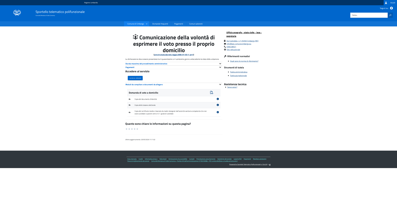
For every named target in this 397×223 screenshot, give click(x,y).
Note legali (163, 159)
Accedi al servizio (135, 78)
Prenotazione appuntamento (205, 159)
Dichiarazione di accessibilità (178, 159)
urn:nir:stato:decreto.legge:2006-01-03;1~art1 (173, 54)
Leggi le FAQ (238, 159)
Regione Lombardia (91, 2)
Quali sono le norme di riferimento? (244, 61)
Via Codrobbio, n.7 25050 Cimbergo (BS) (242, 41)
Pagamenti (178, 23)
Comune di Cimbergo (135, 23)
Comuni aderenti (196, 23)
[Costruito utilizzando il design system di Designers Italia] (269, 165)
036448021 (231, 46)
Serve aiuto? (232, 87)
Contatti (191, 159)
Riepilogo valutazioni (259, 159)
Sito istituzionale (233, 49)
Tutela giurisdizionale (238, 75)
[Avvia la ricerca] (390, 15)
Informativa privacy (151, 159)
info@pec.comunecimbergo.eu (239, 43)
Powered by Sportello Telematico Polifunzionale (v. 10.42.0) (248, 164)
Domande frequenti (160, 23)
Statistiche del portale (224, 159)
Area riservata (132, 159)
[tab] (173, 63)
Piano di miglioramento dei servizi (138, 161)
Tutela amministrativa (238, 72)
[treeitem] (390, 2)
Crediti (141, 159)
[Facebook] (391, 8)
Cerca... (355, 15)
